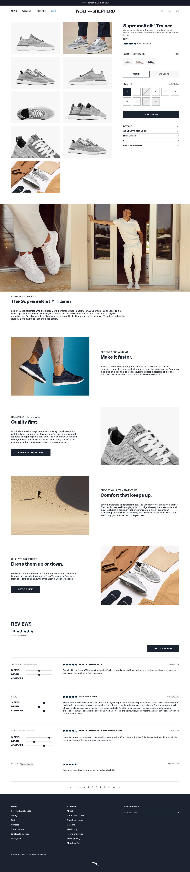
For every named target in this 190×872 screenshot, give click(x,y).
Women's (164, 74)
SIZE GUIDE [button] (174, 84)
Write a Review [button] (163, 648)
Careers (71, 825)
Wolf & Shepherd (24, 854)
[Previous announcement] (3, 3)
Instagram (16, 838)
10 (113, 787)
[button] (162, 11)
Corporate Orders (75, 815)
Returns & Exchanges (21, 811)
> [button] (119, 787)
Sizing (14, 815)
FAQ (13, 820)
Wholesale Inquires (20, 834)
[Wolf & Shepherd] (95, 11)
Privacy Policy (73, 838)
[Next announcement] (187, 3)
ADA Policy (72, 829)
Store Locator (17, 829)
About (70, 811)
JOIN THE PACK (131, 806)
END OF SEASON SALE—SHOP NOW (95, 3)
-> (176, 812)
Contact (15, 825)
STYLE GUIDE (25, 589)
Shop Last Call (74, 843)
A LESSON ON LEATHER (31, 452)
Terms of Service (75, 834)
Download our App (75, 820)
